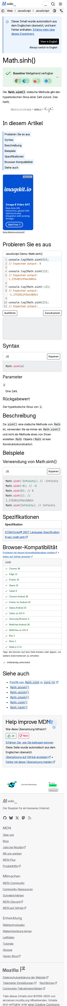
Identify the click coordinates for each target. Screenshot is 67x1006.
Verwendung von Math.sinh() (30, 461)
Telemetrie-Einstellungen (18, 983)
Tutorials (8, 943)
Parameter (13, 376)
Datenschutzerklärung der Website (24, 977)
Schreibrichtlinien (13, 895)
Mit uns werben (12, 853)
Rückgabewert (16, 398)
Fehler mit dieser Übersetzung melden (29, 762)
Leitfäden (8, 937)
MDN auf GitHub (13, 908)
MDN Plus (9, 860)
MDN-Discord (11, 901)
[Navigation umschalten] (60, 4)
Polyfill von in (32, 682)
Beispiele (10, 151)
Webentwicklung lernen (17, 931)
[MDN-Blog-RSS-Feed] (29, 818)
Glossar (7, 950)
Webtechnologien (14, 925)
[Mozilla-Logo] (14, 969)
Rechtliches (47, 983)
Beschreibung (12, 145)
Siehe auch (11, 167)
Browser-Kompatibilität (18, 162)
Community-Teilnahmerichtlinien (22, 988)
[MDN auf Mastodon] (23, 818)
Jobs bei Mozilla (13, 847)
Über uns (8, 835)
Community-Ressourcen (18, 889)
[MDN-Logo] (10, 801)
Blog (6, 841)
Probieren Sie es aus (17, 134)
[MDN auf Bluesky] (11, 818)
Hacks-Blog (10, 956)
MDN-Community (14, 883)
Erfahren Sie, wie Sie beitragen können (29, 742)
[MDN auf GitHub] (5, 818)
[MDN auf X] (17, 818)
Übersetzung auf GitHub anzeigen (27, 757)
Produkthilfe (10, 866)
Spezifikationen (14, 156)
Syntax (8, 140)
